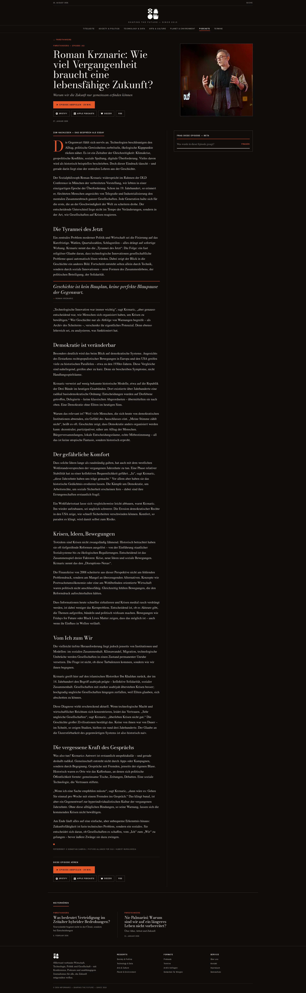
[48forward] (153, 14)
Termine (218, 28)
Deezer (108, 113)
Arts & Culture (157, 28)
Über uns (214, 959)
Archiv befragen (171, 967)
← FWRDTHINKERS (62, 39)
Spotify (63, 113)
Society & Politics (109, 28)
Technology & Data (134, 28)
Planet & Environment (182, 28)
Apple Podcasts (85, 113)
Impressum (215, 967)
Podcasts (204, 28)
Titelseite (89, 28)
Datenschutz (216, 972)
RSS (120, 113)
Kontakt (214, 963)
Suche (249, 2)
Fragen (245, 144)
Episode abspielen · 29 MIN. (75, 104)
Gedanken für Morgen (173, 972)
